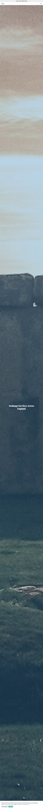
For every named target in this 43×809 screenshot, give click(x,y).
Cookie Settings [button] (4, 806)
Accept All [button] (10, 806)
